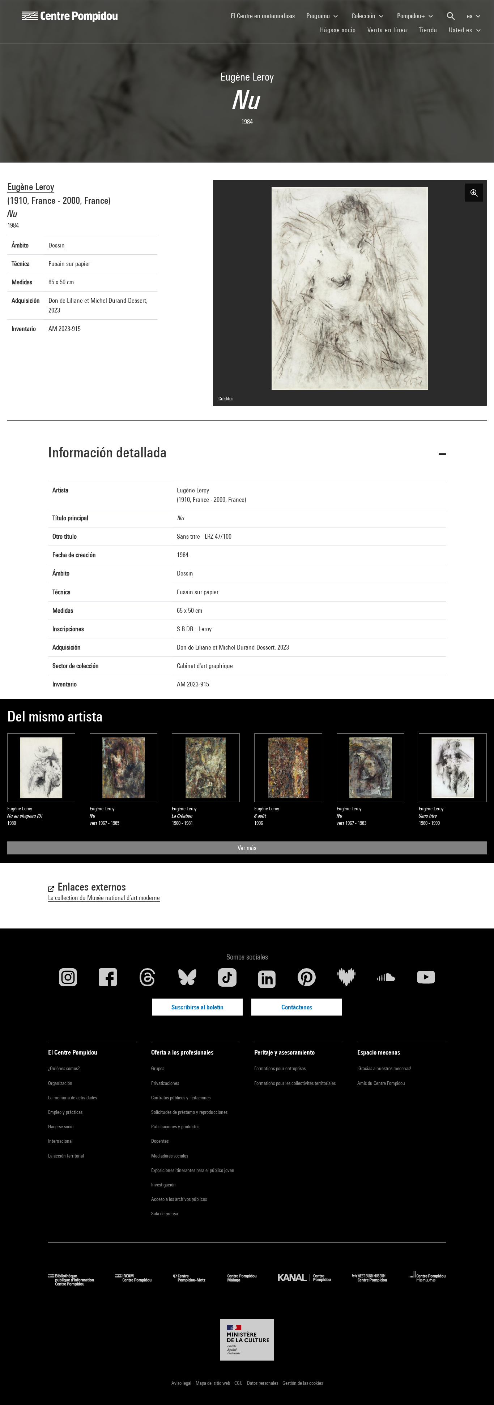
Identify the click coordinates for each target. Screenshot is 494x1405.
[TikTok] (227, 979)
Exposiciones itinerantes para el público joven (192, 1170)
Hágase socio (341, 30)
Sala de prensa (164, 1213)
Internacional (60, 1141)
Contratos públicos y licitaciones (180, 1097)
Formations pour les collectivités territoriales (295, 1083)
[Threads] (147, 979)
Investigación (163, 1185)
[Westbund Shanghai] (375, 1284)
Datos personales (263, 1383)
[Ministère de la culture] (247, 1340)
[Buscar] (451, 16)
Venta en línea (387, 30)
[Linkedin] (267, 979)
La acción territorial (66, 1156)
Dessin (56, 245)
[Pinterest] (307, 979)
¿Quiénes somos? (64, 1068)
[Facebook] (108, 979)
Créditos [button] (225, 398)
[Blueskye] (187, 979)
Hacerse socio (60, 1126)
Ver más (247, 848)
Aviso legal (181, 1383)
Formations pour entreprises (280, 1068)
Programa (318, 16)
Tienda (431, 30)
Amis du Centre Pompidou (381, 1083)
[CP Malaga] (247, 1284)
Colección (364, 16)
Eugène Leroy (30, 186)
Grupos (157, 1068)
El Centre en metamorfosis (266, 16)
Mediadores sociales (169, 1156)
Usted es (461, 30)
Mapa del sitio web (213, 1383)
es (470, 16)
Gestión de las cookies (302, 1383)
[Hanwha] (427, 1284)
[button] (247, 453)
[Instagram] (68, 979)
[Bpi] (76, 1284)
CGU (239, 1383)
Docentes (160, 1141)
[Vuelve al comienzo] (477, 1388)
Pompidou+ (411, 16)
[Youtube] (426, 979)
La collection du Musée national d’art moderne (104, 897)
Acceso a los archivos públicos (179, 1199)
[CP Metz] (194, 1284)
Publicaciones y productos (175, 1126)
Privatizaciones (165, 1083)
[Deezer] (346, 979)
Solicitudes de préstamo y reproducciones (189, 1112)
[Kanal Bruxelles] (309, 1284)
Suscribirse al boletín (197, 1007)
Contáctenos (296, 1007)
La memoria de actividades (72, 1097)
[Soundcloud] (386, 979)
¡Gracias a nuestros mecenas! (384, 1068)
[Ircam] (138, 1284)
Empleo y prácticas (65, 1112)
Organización (60, 1083)
